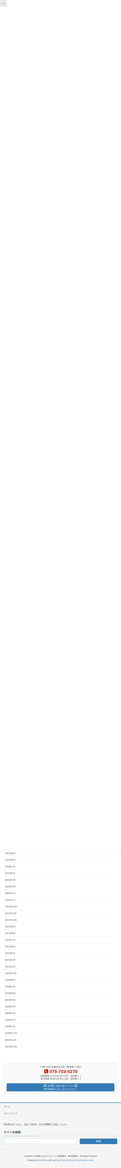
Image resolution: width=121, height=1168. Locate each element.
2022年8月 (10, 860)
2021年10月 (11, 920)
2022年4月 (10, 880)
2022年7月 (10, 866)
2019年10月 (11, 1046)
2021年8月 (10, 933)
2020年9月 (10, 980)
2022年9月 (10, 853)
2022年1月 (10, 900)
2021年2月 (10, 966)
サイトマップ (10, 1113)
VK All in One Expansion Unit (81, 1160)
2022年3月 (10, 886)
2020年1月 (10, 1026)
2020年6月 (10, 993)
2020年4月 (10, 1006)
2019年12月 (11, 1033)
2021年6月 (10, 946)
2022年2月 (10, 893)
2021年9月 (10, 926)
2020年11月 (11, 973)
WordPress (43, 1160)
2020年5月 (10, 1000)
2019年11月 (11, 1040)
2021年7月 (10, 940)
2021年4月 (10, 960)
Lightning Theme (59, 1160)
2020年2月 (10, 1020)
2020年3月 (10, 1013)
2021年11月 (11, 913)
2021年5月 (10, 953)
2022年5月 (10, 873)
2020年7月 (10, 986)
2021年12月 (11, 906)
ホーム (7, 1106)
